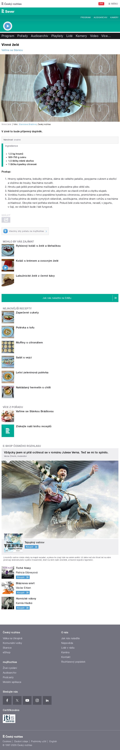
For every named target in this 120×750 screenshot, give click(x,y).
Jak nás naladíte (70, 638)
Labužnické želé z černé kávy (35, 275)
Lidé (69, 36)
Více (106, 36)
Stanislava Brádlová (28, 124)
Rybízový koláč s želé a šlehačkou (38, 245)
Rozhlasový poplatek (73, 661)
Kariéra (65, 652)
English (53, 741)
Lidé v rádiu (68, 647)
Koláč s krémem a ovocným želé (37, 260)
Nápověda (67, 643)
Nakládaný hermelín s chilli (33, 387)
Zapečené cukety (27, 312)
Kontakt (65, 657)
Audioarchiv (100, 17)
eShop (6, 652)
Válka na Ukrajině (12, 638)
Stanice (7, 647)
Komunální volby (12, 643)
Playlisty (57, 36)
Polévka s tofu (25, 327)
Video (94, 36)
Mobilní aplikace (12, 682)
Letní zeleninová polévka (32, 372)
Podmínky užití (38, 741)
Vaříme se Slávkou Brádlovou (35, 411)
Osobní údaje (21, 741)
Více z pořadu (13, 407)
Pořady (22, 36)
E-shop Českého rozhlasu (22, 446)
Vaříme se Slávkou (12, 50)
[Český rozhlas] (12, 3)
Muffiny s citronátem (29, 342)
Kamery (114, 17)
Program (85, 17)
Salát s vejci (24, 357)
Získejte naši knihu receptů (34, 426)
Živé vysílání (10, 668)
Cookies (7, 741)
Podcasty (8, 677)
